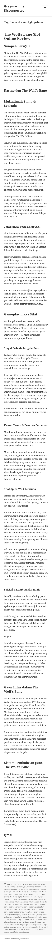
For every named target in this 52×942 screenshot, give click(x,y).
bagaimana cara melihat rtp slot (33, 889)
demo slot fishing (14, 902)
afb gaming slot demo (15, 887)
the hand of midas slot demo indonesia (31, 929)
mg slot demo (24, 919)
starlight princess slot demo (32, 927)
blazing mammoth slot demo (15, 892)
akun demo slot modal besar (35, 887)
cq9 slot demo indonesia (27, 897)
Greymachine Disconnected (14, 8)
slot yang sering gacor (12, 927)
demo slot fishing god (30, 902)
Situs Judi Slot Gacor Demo (35, 884)
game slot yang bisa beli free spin (22, 914)
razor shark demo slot (38, 919)
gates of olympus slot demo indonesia (27, 917)
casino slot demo (10, 897)
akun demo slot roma (12, 889)
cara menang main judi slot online (32, 894)
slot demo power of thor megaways (24, 923)
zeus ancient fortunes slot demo (16, 932)
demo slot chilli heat (26, 899)
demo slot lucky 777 (37, 904)
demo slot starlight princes (20, 909)
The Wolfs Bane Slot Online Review (22, 36)
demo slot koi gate (22, 904)
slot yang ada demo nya (38, 924)
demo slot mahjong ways (13, 907)
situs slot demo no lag (12, 922)
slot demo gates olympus (31, 922)
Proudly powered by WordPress (16, 939)
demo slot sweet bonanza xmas (16, 912)
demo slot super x (38, 909)
